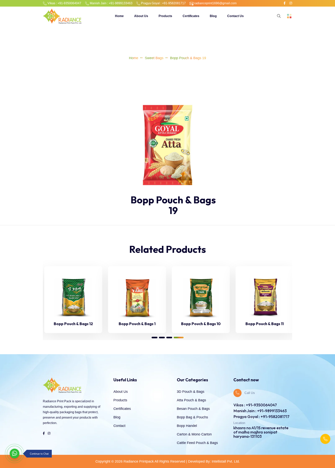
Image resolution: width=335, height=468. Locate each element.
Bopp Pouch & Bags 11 (263, 323)
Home (119, 16)
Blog (213, 16)
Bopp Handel (187, 426)
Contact (119, 426)
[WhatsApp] (14, 453)
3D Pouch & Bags (190, 392)
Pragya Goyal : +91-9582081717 (261, 416)
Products (165, 16)
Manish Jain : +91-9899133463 (260, 410)
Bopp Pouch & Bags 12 (72, 323)
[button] (154, 337)
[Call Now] (325, 439)
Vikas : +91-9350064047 (255, 404)
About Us (141, 16)
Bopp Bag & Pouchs (192, 417)
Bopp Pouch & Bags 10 (199, 323)
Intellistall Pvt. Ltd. (226, 461)
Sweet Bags (154, 58)
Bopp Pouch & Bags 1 (135, 323)
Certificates (191, 16)
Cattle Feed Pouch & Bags (197, 443)
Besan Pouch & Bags (193, 409)
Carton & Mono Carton (194, 434)
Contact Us (235, 16)
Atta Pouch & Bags (191, 400)
